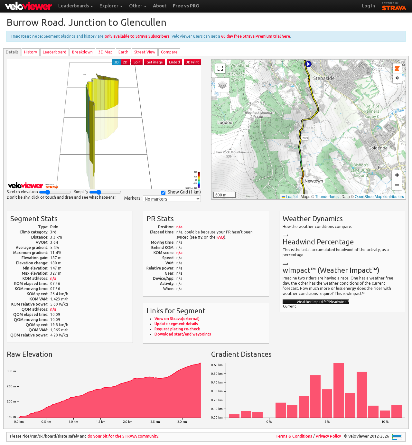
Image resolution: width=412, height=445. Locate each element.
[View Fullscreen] (220, 68)
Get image (154, 62)
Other (136, 5)
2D (125, 62)
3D (116, 62)
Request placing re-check (177, 329)
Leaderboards (74, 5)
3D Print (192, 62)
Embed (174, 62)
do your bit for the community (123, 436)
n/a (53, 278)
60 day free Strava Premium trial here (255, 36)
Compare (169, 52)
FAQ (220, 237)
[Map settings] (397, 78)
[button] (308, 64)
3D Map (105, 52)
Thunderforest (327, 196)
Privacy (328, 436)
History (30, 52)
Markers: (133, 198)
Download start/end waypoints (182, 334)
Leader (54, 52)
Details (12, 52)
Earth (123, 52)
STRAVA (394, 5)
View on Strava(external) (177, 319)
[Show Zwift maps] (397, 68)
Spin (137, 62)
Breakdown (82, 52)
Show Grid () (184, 191)
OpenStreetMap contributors (379, 196)
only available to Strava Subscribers (137, 36)
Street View (144, 52)
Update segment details (176, 324)
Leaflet (291, 196)
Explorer (109, 5)
